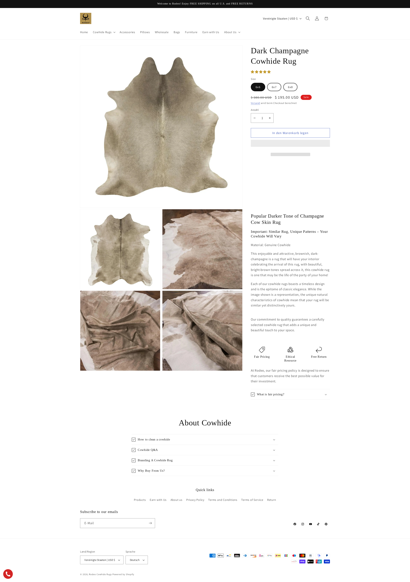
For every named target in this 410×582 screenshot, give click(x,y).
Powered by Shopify (123, 574)
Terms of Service (252, 500)
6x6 (258, 87)
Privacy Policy (195, 500)
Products (140, 500)
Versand (255, 103)
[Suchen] (307, 18)
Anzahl (255, 110)
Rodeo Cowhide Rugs (100, 574)
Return (271, 500)
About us (176, 500)
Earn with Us (158, 500)
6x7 (274, 87)
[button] (261, 72)
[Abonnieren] (150, 523)
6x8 (290, 87)
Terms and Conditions (222, 500)
